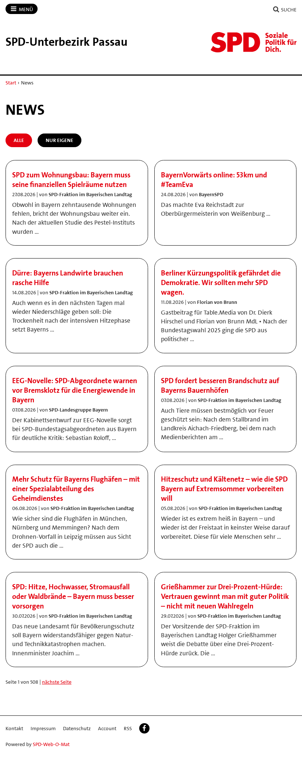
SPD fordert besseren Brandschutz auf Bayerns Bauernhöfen (220, 385)
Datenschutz (77, 728)
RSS (128, 728)
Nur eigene (59, 140)
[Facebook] (144, 728)
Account (107, 728)
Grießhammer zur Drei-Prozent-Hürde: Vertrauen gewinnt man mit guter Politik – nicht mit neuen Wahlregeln (225, 596)
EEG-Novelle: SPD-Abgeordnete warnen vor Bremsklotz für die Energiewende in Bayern (74, 390)
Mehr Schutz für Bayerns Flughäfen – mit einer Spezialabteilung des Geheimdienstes (76, 488)
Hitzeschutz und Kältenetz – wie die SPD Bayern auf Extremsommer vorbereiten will (224, 488)
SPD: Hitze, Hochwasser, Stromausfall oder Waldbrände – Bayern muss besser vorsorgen (73, 596)
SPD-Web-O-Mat (51, 744)
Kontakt (14, 728)
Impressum (43, 728)
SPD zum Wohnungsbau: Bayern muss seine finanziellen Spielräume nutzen (71, 179)
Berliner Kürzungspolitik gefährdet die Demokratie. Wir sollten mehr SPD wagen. (221, 282)
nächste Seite (56, 682)
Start (11, 82)
